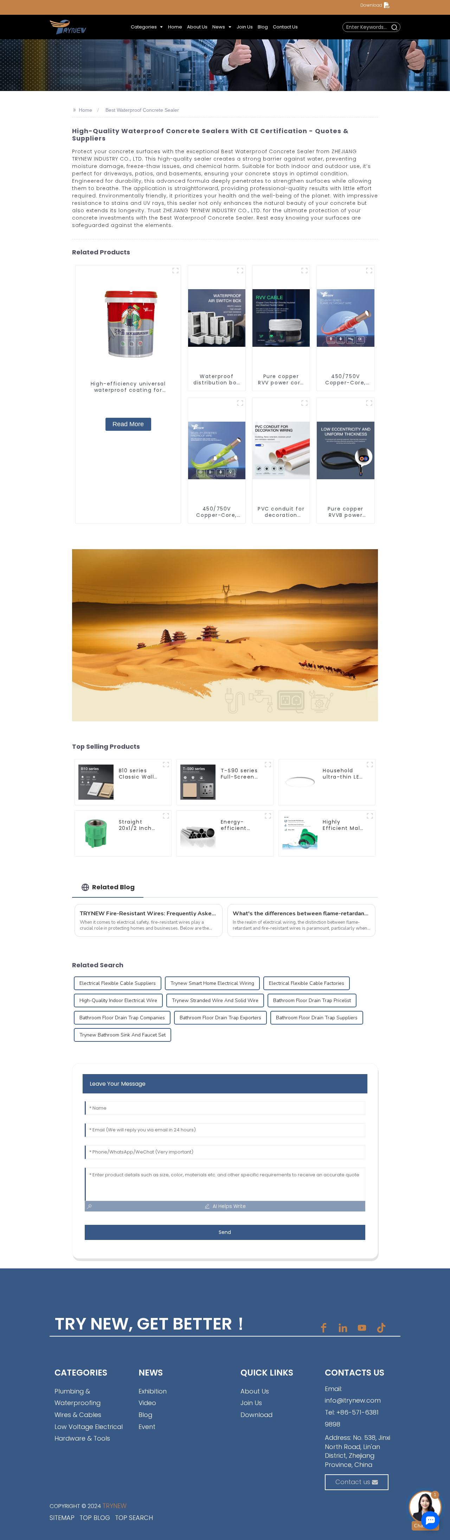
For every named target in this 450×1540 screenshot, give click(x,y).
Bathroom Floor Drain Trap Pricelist (312, 1000)
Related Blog (113, 887)
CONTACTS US (354, 1372)
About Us (254, 1391)
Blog (145, 1414)
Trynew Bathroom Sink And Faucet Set (122, 1035)
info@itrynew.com (353, 1400)
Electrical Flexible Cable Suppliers (117, 983)
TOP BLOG (94, 1517)
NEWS (151, 1372)
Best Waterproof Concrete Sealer (142, 110)
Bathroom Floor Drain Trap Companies (122, 1017)
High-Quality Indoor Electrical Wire (118, 1000)
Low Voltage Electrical (88, 1426)
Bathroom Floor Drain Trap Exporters (220, 1017)
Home (85, 110)
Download (371, 5)
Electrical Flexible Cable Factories (306, 983)
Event (147, 1426)
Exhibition (153, 1391)
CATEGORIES (80, 1372)
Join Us (251, 1402)
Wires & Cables (77, 1414)
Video (147, 1402)
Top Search (134, 1517)
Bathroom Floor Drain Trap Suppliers (317, 1017)
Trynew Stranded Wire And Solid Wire (215, 1000)
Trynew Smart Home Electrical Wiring (212, 983)
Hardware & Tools (82, 1438)
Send (225, 1232)
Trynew (114, 1505)
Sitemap (62, 1517)
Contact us (352, 1481)
